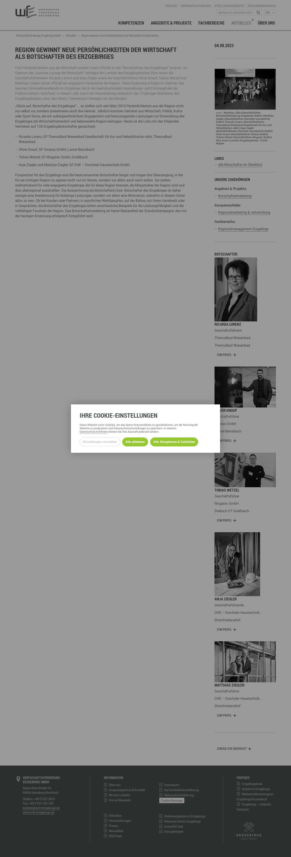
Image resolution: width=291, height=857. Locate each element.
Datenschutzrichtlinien (94, 432)
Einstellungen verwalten (100, 442)
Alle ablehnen (135, 442)
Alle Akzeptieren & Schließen (174, 442)
